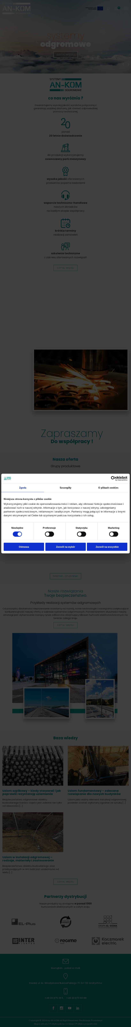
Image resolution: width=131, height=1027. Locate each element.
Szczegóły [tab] (65, 487)
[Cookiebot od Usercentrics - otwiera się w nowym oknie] (113, 478)
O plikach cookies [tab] (108, 487)
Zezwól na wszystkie (107, 546)
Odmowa (24, 546)
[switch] (49, 534)
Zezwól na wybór (65, 546)
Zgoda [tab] (22, 487)
